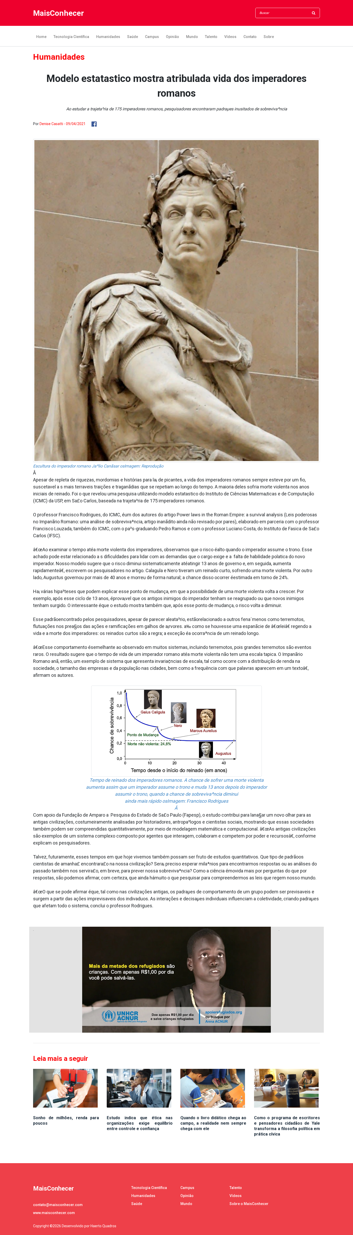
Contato (250, 37)
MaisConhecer (58, 13)
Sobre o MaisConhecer (248, 1204)
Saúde (132, 37)
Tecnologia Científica (71, 37)
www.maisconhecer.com (54, 1213)
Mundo (192, 37)
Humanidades (108, 37)
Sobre (269, 37)
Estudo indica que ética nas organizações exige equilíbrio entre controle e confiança (140, 1123)
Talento (211, 37)
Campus (152, 37)
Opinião (172, 37)
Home (41, 37)
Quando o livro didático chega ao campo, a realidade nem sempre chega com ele (213, 1123)
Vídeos (230, 37)
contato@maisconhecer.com (58, 1205)
